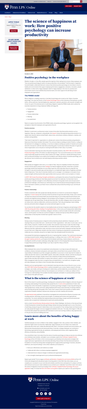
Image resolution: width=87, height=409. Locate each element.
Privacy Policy (43, 404)
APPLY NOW (69, 6)
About (61, 12)
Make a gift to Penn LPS (43, 398)
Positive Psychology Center (53, 100)
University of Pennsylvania (40, 1)
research (54, 133)
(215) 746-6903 (44, 390)
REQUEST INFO (77, 6)
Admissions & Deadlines (19, 12)
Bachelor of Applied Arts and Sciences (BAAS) (63, 359)
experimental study (31, 294)
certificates (46, 359)
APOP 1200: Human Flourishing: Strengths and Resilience (40, 177)
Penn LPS (49, 1)
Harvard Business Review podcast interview (44, 303)
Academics (7, 12)
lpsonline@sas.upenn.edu (44, 388)
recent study (34, 194)
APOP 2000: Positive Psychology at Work (37, 267)
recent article (62, 284)
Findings (47, 166)
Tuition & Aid (31, 12)
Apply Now (14, 31)
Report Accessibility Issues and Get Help (43, 406)
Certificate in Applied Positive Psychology (61, 366)
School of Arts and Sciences (59, 1)
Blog (56, 12)
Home (6, 17)
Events (50, 12)
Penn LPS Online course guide (49, 368)
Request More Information (13, 48)
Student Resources (42, 12)
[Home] (20, 7)
